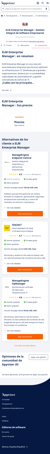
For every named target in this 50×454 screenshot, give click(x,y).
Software (5, 421)
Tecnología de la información (12, 16)
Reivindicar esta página (36, 41)
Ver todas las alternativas (25, 345)
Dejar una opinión (38, 357)
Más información (25, 214)
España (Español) (17, 446)
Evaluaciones (42, 45)
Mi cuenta (5, 432)
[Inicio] (2, 16)
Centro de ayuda (8, 436)
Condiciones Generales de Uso (13, 408)
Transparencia (7, 404)
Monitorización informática (28, 16)
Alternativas (24, 45)
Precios (9, 45)
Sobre (4, 416)
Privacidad (5, 399)
